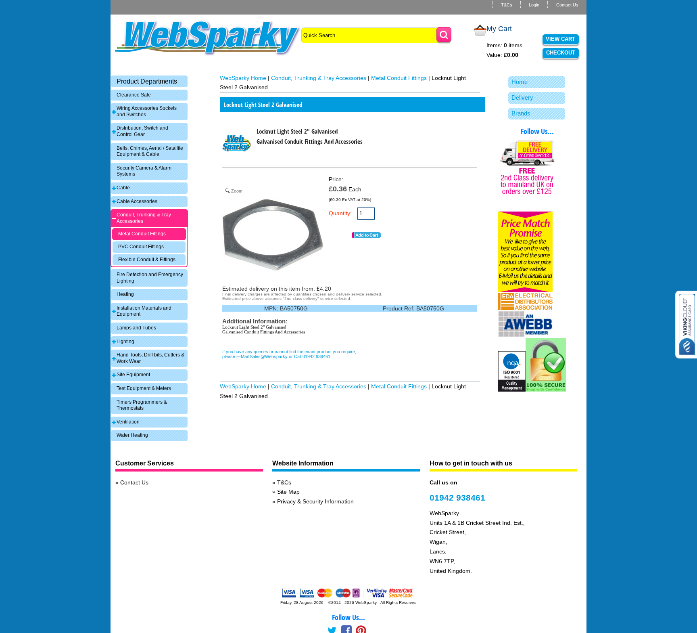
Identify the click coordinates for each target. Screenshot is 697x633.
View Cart (560, 39)
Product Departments (147, 81)
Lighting (125, 341)
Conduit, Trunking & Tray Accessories (144, 218)
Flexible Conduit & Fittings (146, 259)
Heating (125, 294)
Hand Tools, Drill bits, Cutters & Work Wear (150, 358)
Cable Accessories (137, 201)
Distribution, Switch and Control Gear (142, 131)
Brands (520, 113)
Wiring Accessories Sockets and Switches (147, 111)
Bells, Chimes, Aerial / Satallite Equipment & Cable (150, 151)
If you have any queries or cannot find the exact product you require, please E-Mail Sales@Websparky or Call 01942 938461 (289, 354)
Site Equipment (133, 374)
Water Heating (132, 435)
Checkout (560, 53)
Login (534, 4)
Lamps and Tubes (136, 328)
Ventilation (128, 422)
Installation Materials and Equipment (144, 311)
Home (519, 81)
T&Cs (506, 4)
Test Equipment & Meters (144, 388)
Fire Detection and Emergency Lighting (150, 278)
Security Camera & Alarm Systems (144, 171)
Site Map (288, 491)
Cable (123, 188)
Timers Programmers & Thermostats (142, 405)
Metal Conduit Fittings (142, 234)
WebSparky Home (243, 78)
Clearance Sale (134, 95)
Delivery (522, 97)
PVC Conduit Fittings (141, 246)
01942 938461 (457, 497)
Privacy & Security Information (315, 501)
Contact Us (567, 4)
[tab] (149, 81)
